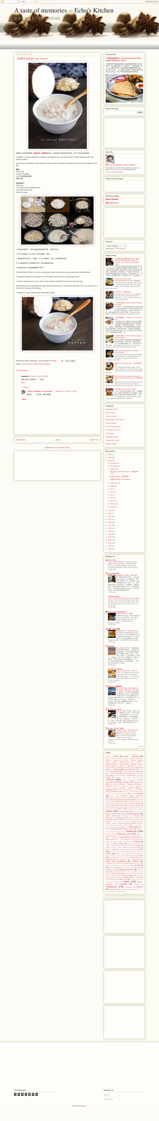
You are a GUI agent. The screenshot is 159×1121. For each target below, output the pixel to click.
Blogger (83, 1106)
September (114, 483)
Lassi (123, 825)
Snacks (140, 865)
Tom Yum (138, 879)
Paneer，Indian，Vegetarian (120, 847)
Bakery (117, 770)
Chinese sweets (113, 784)
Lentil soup (116, 827)
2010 (110, 546)
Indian (109, 811)
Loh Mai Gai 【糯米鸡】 (123, 292)
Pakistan (122, 845)
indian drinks (121, 814)
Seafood (135, 861)
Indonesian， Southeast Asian (115, 817)
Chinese (24, 364)
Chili (140, 777)
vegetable (123, 884)
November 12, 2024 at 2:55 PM (66, 391)
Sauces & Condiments (113, 426)
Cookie (139, 791)
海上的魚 (111, 646)
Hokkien (121, 805)
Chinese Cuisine (111, 416)
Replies (26, 387)
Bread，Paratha (110, 773)
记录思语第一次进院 (122, 575)
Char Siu (138, 775)
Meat (122, 838)
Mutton (135, 839)
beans (139, 769)
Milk (140, 837)
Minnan (108, 839)
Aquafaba (108, 756)
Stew (135, 873)
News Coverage (117, 841)
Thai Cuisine (110, 433)
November (113, 466)
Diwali (131, 798)
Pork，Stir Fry (113, 851)
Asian (116, 756)
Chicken (108, 777)
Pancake (138, 845)
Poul (140, 851)
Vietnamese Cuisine (112, 440)
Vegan (36, 364)
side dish (134, 863)
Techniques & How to (113, 430)
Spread (114, 872)
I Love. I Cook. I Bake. (116, 728)
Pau (120, 849)
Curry (124, 793)
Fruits (128, 801)
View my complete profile (114, 172)
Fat (108, 801)
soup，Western (126, 867)
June (112, 492)
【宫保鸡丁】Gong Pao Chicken (126, 389)
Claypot (125, 789)
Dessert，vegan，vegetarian (132, 796)
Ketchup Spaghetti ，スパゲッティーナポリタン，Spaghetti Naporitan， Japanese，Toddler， (124, 821)
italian (137, 817)
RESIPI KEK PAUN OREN (124, 613)
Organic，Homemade (112, 845)
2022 (110, 510)
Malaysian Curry (110, 834)
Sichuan (127, 863)
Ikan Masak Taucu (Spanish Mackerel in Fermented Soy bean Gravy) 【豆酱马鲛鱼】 (128, 378)
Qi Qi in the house (114, 709)
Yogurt (134, 889)
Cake (107, 775)
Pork (141, 849)
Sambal (139, 857)
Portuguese (134, 851)
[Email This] (66, 361)
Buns (127, 773)
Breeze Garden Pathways (116, 562)
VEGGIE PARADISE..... (116, 669)
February (113, 504)
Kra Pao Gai (138, 823)
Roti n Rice (112, 560)
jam (142, 817)
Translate (122, 249)
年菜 (110, 891)
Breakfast (120, 773)
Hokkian (114, 805)
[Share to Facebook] (72, 361)
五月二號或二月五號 (122, 648)
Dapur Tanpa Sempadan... (117, 612)
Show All (141, 746)
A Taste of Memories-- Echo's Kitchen (39, 391)
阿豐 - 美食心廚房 (114, 629)
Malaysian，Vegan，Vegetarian (120, 836)
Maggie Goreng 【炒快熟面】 (119, 476)
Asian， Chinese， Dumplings (127, 758)
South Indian (137, 868)
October (113, 469)
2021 (110, 513)
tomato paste (109, 882)
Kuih (112, 825)
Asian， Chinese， (111, 758)
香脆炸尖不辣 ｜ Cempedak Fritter (127, 631)
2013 (110, 537)
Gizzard (135, 801)
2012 (110, 540)
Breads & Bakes (111, 423)
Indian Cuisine (110, 413)
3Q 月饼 (119, 711)
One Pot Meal (137, 843)
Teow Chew (116, 877)
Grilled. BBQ (123, 803)
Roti (128, 857)
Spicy (107, 872)
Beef (107, 771)
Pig (136, 849)
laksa (117, 825)
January (113, 507)
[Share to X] (70, 361)
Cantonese (129, 775)
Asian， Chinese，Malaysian (116, 762)
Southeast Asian (126, 870)
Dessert (30, 364)
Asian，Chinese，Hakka (122, 766)
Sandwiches (109, 859)
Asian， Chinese (131, 756)
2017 (110, 525)
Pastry (139, 847)
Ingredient (130, 817)
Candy (115, 775)
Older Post (94, 439)
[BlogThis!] (68, 361)
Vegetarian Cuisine (112, 437)
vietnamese (128, 887)
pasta (132, 847)
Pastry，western (111, 849)
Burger (134, 773)
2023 (110, 460)
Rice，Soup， (120, 857)
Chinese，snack (126, 788)
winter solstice (127, 889)
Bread (137, 771)
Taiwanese (130, 875)
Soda (111, 867)
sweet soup (120, 875)
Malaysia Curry (127, 829)
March (112, 501)
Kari (123, 819)
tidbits (113, 879)
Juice (118, 819)
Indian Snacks (133, 814)
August (112, 486)
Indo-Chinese (125, 815)
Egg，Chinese (139, 799)
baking (126, 770)
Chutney (118, 789)
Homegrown (130, 805)
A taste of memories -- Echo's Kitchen (64, 10)
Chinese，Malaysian (135, 786)
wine (120, 889)
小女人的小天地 (113, 573)
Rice (141, 855)
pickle (131, 849)
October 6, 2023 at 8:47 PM (39, 376)
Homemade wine (133, 807)
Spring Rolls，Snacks (125, 872)
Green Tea (114, 803)
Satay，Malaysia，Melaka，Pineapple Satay (128, 859)
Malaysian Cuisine (112, 409)
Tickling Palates (114, 596)
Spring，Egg (137, 872)
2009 (110, 549)
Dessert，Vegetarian (114, 797)
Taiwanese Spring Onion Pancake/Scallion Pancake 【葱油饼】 (128, 280)
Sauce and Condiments (116, 861)
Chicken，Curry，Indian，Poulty (126, 777)
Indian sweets (111, 816)
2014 (110, 534)
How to (120, 809)
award (131, 767)
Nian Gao (127, 841)
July (111, 489)
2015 (110, 531)
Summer (141, 873)
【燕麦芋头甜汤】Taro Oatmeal (120, 479)
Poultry (108, 854)
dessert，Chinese (115, 796)
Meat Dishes (132, 838)
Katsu (128, 819)
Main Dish (124, 827)
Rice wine (111, 857)
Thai (123, 877)
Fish (113, 801)
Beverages (114, 771)
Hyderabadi (131, 809)
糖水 (48, 364)
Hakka (131, 803)
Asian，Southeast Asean (120, 767)
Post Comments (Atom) (62, 448)
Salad (133, 857)
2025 (110, 457)
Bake (110, 769)
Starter (107, 873)
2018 (110, 522)
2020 (110, 516)
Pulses (113, 855)
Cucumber (117, 793)
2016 (110, 528)
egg (130, 799)
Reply (23, 382)
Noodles (108, 843)
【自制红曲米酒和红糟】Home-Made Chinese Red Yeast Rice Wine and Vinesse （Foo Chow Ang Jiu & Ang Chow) (127, 261)
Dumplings (114, 799)
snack (132, 865)
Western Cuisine (111, 444)
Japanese (111, 819)
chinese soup (138, 782)
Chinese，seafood (111, 788)
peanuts (125, 849)
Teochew (108, 877)
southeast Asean (111, 870)
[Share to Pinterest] (74, 361)
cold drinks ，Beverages (128, 791)
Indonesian (136, 816)
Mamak (134, 836)
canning (122, 775)
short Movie (119, 863)
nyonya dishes (118, 843)
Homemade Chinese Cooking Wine (117, 807)
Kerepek (134, 819)
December (113, 463)
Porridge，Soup (124, 851)
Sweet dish (111, 875)
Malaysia (115, 829)
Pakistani (130, 845)
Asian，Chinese (118, 764)
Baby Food (139, 767)
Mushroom (128, 839)
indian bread (124, 811)
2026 (110, 454)
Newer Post (21, 439)
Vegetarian (42, 364)
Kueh (107, 825)
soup (116, 868)
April (111, 498)
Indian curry (110, 814)
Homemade (139, 805)
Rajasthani (128, 855)
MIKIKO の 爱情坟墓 (115, 686)
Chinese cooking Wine (128, 780)
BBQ (133, 770)
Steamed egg (127, 873)
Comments (110, 1099)
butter (139, 773)
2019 (110, 519)
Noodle (136, 842)
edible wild (123, 799)
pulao (134, 853)
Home (57, 439)
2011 (110, 543)
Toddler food (122, 879)
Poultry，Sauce (120, 853)
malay (131, 827)
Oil (129, 843)
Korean (130, 823)
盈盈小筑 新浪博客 (112, 199)
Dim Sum (124, 797)
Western (139, 887)
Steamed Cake (116, 873)
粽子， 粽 (116, 891)
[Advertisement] (66, 35)
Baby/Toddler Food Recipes (115, 419)
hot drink (113, 809)
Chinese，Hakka (121, 786)
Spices (139, 870)
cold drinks (114, 791)
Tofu (132, 879)
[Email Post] (61, 361)
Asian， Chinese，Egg (132, 760)
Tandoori (139, 875)
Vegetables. (137, 884)
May (111, 495)
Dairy (132, 793)
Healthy (138, 803)
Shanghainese (109, 863)
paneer (107, 847)
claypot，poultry (133, 789)
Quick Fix (120, 855)
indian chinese (137, 811)
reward (135, 855)
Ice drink (138, 809)
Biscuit (124, 771)
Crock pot (108, 793)
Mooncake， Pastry (118, 839)
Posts (108, 1095)
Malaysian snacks (124, 834)
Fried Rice (121, 801)
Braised (131, 771)
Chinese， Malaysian (127, 784)
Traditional (118, 882)
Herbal (107, 805)
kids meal (122, 823)
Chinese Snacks (122, 782)
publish (129, 853)
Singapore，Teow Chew (120, 865)
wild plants (112, 889)
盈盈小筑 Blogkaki (112, 203)
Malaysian (131, 831)
